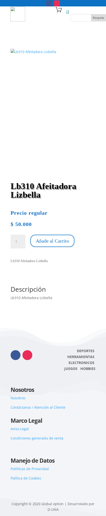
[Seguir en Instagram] (57, 3)
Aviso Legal (20, 428)
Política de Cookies (26, 478)
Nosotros (18, 398)
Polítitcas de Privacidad (30, 468)
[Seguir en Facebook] (49, 3)
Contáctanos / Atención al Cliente (38, 407)
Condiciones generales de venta (37, 438)
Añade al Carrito (52, 241)
